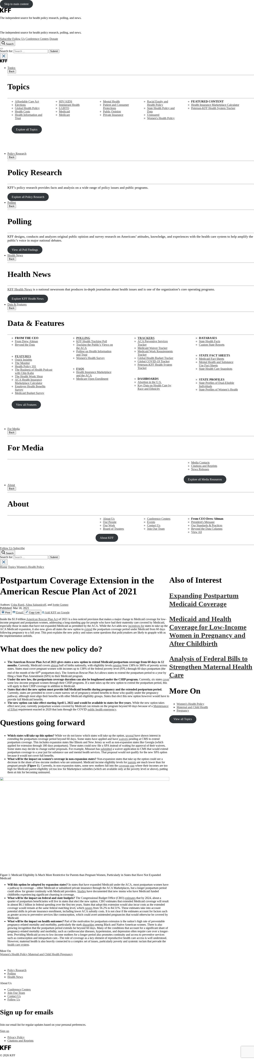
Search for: (7, 51)
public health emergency (102, 709)
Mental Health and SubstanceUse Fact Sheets (216, 364)
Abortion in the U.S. (150, 382)
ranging (117, 665)
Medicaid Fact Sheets (211, 358)
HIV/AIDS (65, 101)
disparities (88, 924)
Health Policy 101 (25, 366)
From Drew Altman (26, 341)
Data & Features (17, 304)
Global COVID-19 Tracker (154, 361)
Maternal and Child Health (44, 954)
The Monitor (22, 363)
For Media (13, 428)
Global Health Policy (27, 108)
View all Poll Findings (25, 249)
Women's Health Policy (161, 118)
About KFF (107, 537)
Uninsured (153, 114)
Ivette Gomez (60, 604)
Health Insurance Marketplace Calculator (215, 104)
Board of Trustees (113, 528)
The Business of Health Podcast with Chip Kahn (33, 371)
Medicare (64, 114)
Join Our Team (156, 528)
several (130, 735)
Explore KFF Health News (28, 298)
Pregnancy (66, 954)
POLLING (83, 338)
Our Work (109, 525)
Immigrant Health (69, 104)
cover (166, 679)
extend (88, 629)
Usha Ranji (17, 604)
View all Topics (182, 719)
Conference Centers (37, 38)
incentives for (136, 625)
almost (54, 665)
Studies (81, 891)
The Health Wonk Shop (29, 376)
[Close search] (3, 56)
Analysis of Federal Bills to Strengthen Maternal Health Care (210, 667)
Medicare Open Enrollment (92, 378)
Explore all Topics (26, 129)
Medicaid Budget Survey (29, 393)
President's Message (203, 522)
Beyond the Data (25, 344)
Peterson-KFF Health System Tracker (213, 108)
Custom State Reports (211, 344)
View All (196, 532)
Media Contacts (200, 462)
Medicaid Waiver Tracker (152, 348)
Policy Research (16, 153)
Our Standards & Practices (206, 525)
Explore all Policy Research (28, 197)
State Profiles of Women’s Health (218, 389)
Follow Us (18, 38)
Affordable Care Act (27, 101)
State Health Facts (209, 341)
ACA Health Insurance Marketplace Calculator (28, 381)
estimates (130, 897)
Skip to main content (16, 4)
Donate (53, 38)
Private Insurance (113, 114)
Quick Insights (23, 359)
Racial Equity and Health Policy (157, 103)
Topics (11, 67)
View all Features (26, 404)
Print (7, 612)
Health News (15, 255)
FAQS (80, 368)
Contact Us (153, 525)
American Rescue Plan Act (42, 619)
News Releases (200, 469)
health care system (18, 944)
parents (132, 762)
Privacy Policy (16, 1037)
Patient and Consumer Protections (116, 106)
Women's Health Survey (90, 358)
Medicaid (64, 111)
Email (19, 612)
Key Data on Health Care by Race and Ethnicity (154, 387)
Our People (109, 522)
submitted (106, 748)
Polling (11, 202)
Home (3, 566)
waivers (123, 738)
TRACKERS (146, 338)
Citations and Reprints (204, 465)
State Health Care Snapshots (215, 368)
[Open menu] (1, 48)
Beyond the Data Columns (206, 528)
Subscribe (6, 38)
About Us (109, 518)
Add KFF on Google (57, 612)
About (11, 485)
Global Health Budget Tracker (155, 358)
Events (151, 522)
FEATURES (23, 356)
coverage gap (126, 765)
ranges (88, 907)
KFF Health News (19, 289)
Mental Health (111, 101)
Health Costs (22, 111)
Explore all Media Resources (205, 479)
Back (12, 71)
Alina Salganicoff (35, 604)
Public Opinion (112, 111)
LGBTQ (64, 108)
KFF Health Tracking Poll (91, 341)
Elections (20, 104)
